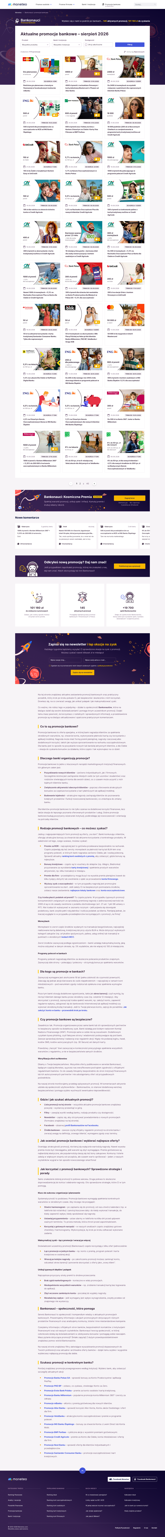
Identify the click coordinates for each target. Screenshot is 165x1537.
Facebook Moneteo (121, 1479)
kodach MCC (68, 937)
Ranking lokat (52, 1495)
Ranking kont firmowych (56, 1516)
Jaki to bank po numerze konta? (136, 1505)
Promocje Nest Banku (54, 1445)
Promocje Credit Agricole (56, 1437)
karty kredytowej (80, 867)
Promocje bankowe (112, 4)
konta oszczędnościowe (113, 890)
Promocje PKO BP (52, 1386)
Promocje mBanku (53, 1403)
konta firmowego (110, 879)
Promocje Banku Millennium (57, 1395)
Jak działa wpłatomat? (94, 1511)
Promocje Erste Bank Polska (58, 1390)
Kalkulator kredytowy (132, 1500)
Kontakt (154, 1528)
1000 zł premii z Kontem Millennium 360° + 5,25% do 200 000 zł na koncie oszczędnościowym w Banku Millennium (33, 532)
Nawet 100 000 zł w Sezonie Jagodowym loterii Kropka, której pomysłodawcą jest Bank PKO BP (76, 532)
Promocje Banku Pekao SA (57, 1378)
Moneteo (18, 12)
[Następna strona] (94, 483)
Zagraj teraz (130, 498)
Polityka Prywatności (122, 1528)
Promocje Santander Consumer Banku (62, 1453)
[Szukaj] (155, 4)
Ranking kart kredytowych (56, 1511)
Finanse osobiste (42, 4)
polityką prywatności (105, 666)
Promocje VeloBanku (54, 1416)
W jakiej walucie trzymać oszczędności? (100, 1505)
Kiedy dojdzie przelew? (133, 1511)
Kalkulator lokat (130, 1495)
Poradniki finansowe (15, 1505)
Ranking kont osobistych (56, 1505)
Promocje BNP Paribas (55, 1432)
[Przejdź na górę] (82, 1471)
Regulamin (137, 1528)
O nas (146, 1528)
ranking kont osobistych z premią (78, 856)
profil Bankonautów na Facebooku (81, 1125)
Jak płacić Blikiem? (93, 1516)
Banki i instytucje (88, 4)
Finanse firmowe (65, 4)
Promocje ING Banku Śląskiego (59, 1424)
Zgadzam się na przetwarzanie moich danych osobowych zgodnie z (82, 666)
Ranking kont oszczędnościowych (59, 1500)
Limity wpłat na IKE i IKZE (95, 1500)
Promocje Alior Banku (54, 1408)
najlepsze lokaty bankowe (83, 890)
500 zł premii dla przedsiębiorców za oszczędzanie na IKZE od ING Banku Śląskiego (118, 532)
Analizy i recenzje (14, 1500)
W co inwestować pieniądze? (96, 1495)
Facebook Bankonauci (146, 1479)
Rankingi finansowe (15, 1495)
